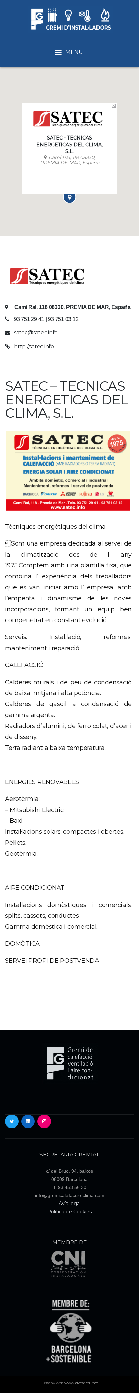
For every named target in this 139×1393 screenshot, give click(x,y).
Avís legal (70, 1203)
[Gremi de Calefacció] (70, 19)
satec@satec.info (36, 332)
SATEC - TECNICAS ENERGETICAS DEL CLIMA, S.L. (69, 144)
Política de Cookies (69, 1212)
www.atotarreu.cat (81, 1383)
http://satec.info (34, 346)
